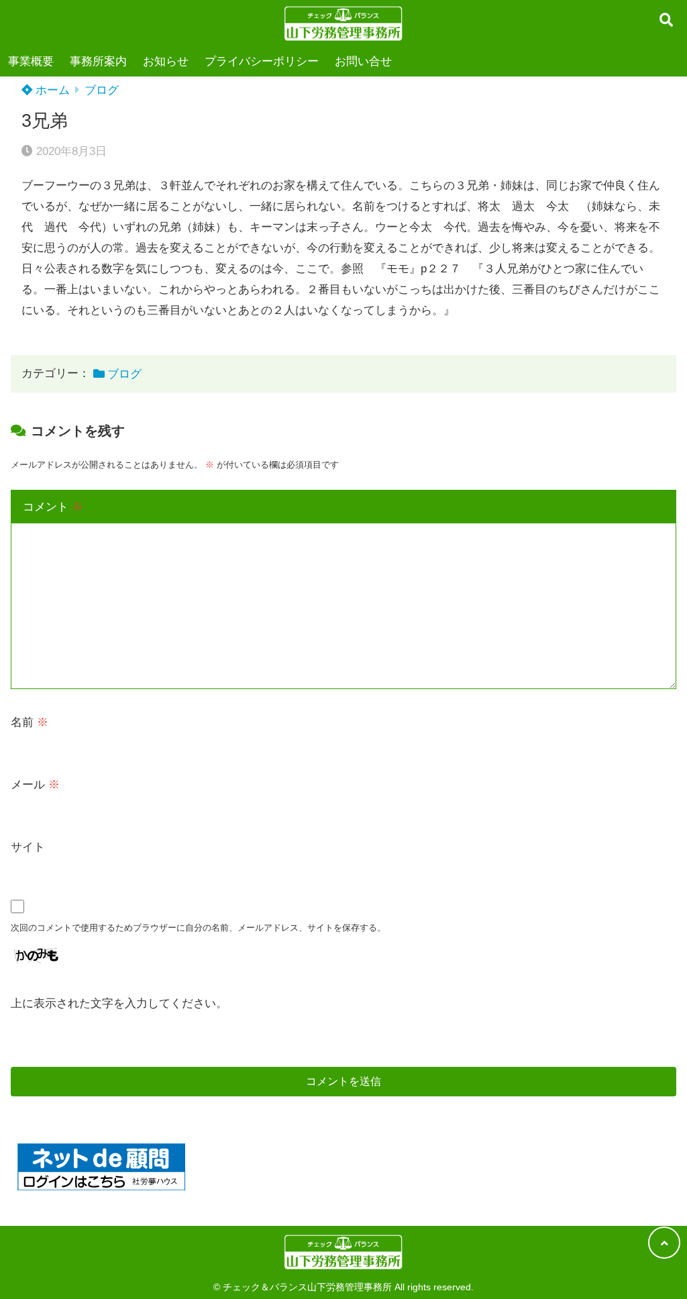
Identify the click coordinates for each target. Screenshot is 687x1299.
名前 (29, 722)
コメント (53, 507)
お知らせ (166, 61)
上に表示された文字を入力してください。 (119, 1003)
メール (35, 784)
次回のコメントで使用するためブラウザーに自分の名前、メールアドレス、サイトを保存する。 (198, 928)
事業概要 (31, 61)
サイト (28, 847)
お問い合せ (363, 61)
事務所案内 (98, 61)
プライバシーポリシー (262, 61)
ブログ (102, 90)
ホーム (51, 90)
